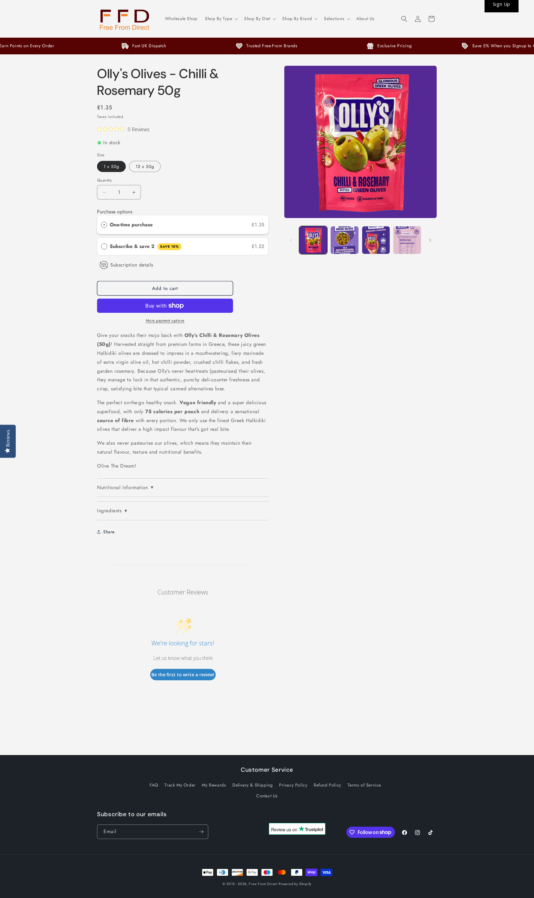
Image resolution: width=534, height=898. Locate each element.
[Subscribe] (201, 832)
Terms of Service (364, 785)
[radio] (104, 225)
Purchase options (114, 211)
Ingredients (112, 510)
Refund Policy (327, 785)
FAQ (154, 785)
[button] (220, 18)
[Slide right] (430, 240)
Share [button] (109, 532)
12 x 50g (145, 166)
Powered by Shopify (295, 883)
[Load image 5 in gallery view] (407, 240)
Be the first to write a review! (182, 675)
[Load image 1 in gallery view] (313, 240)
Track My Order (179, 785)
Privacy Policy (293, 785)
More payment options (165, 320)
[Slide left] (291, 240)
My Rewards (214, 785)
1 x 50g (111, 166)
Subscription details (131, 265)
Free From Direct (263, 883)
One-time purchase (131, 224)
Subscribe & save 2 (144, 246)
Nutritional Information (125, 487)
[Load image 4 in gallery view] (376, 240)
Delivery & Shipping (252, 785)
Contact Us (267, 796)
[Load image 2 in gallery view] (344, 240)
